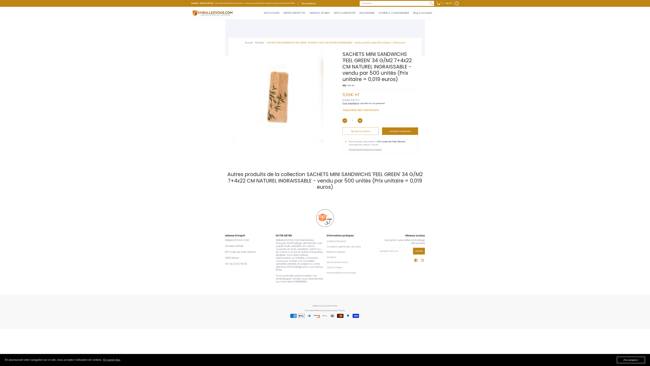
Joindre (419, 251)
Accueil (249, 42)
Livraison (331, 257)
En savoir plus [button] (111, 359)
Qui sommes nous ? (337, 262)
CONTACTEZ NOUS (336, 241)
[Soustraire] (344, 120)
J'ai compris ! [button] (631, 360)
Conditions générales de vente (344, 246)
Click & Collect (334, 267)
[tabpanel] (325, 158)
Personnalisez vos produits (341, 272)
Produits (259, 42)
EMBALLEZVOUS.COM (322, 306)
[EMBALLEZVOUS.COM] (212, 13)
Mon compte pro (309, 3)
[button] (444, 3)
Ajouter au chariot (360, 131)
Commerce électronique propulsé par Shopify (325, 310)
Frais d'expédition (350, 103)
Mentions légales (336, 251)
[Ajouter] (360, 120)
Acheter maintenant (400, 131)
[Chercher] (431, 3)
